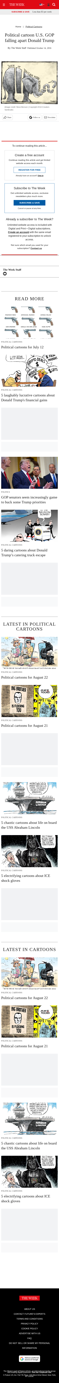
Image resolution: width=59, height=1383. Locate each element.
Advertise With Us (29, 1333)
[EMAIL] (5, 274)
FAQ (29, 1338)
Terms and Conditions (29, 1319)
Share (9, 117)
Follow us (36, 117)
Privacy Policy (29, 1323)
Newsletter (51, 117)
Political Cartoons (34, 26)
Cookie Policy (29, 1328)
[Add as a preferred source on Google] (29, 1358)
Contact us (36, 248)
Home (18, 26)
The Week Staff (18, 48)
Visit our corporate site (41, 1372)
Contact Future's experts (29, 1314)
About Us (29, 1309)
